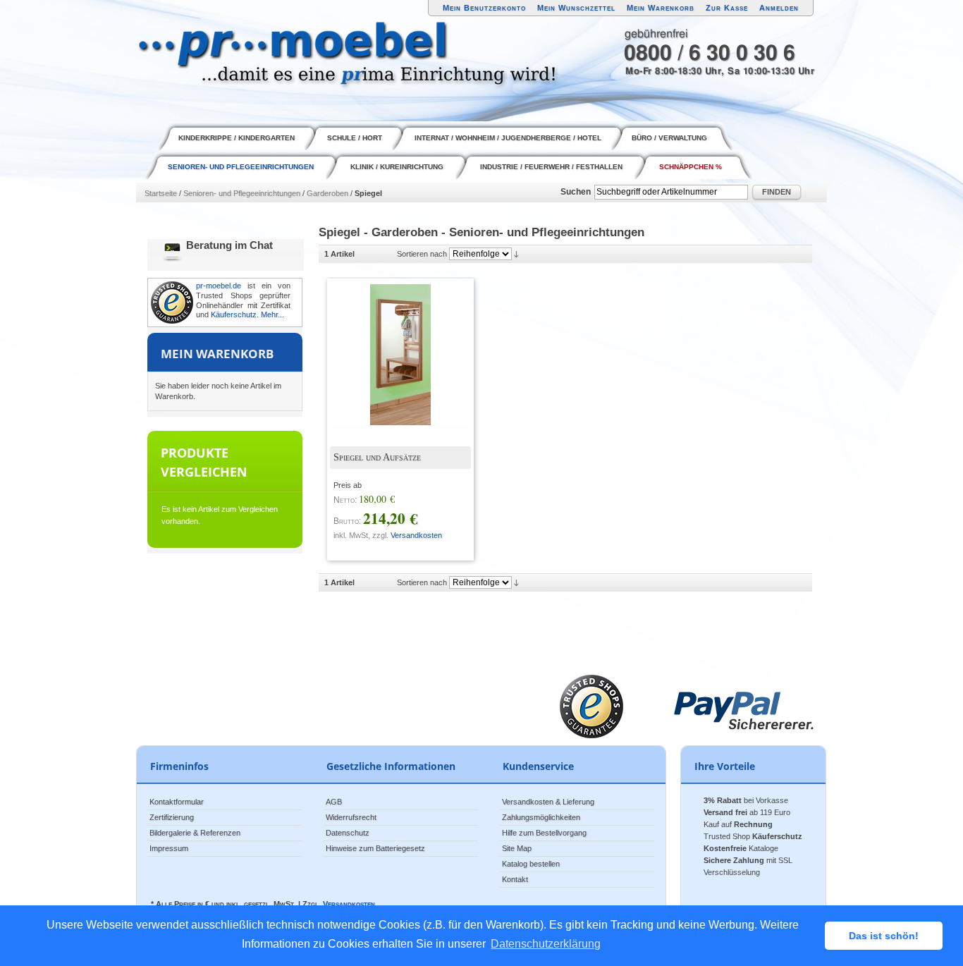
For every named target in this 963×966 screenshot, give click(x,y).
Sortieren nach (422, 254)
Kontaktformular (176, 801)
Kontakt (515, 879)
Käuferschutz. (235, 314)
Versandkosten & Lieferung (548, 801)
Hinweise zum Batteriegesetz (375, 848)
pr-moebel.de (218, 285)
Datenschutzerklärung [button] (546, 944)
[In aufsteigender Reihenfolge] (516, 254)
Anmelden (779, 8)
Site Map (517, 848)
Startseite (161, 193)
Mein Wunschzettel (576, 8)
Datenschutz (347, 833)
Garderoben (327, 193)
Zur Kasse (727, 8)
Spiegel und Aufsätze (377, 457)
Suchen (575, 192)
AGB (334, 801)
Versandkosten (416, 535)
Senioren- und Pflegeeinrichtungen (241, 193)
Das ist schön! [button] (884, 935)
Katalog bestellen (531, 864)
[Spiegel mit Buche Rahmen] (390, 344)
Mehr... (272, 314)
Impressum (168, 848)
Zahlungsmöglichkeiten (541, 817)
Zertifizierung (171, 817)
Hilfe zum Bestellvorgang (544, 833)
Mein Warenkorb (660, 8)
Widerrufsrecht (351, 817)
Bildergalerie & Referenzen (194, 833)
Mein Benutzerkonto (484, 8)
